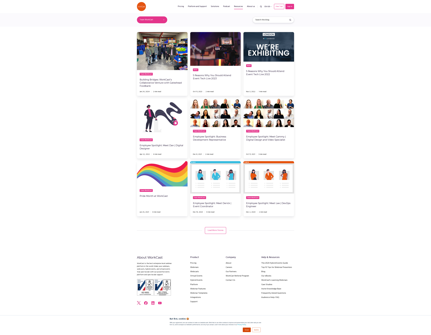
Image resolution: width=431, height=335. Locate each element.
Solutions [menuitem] (215, 6)
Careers (229, 267)
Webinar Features (198, 288)
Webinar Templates (198, 293)
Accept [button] (247, 330)
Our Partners (231, 271)
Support (194, 301)
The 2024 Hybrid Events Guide (274, 263)
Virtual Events (196, 276)
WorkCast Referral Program (237, 276)
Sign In (289, 6)
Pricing (193, 263)
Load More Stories (215, 230)
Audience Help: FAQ (270, 297)
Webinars (194, 267)
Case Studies (266, 284)
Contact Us (230, 280)
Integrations (195, 297)
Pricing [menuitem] (181, 6)
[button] (261, 6)
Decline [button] (256, 330)
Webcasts (194, 271)
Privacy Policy (241, 324)
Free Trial (279, 6)
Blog (263, 271)
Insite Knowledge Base (271, 288)
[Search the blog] (290, 20)
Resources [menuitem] (238, 6)
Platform (194, 284)
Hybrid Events (196, 280)
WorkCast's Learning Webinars (274, 280)
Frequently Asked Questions (273, 293)
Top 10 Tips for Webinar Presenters (276, 267)
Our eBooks (266, 276)
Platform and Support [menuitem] (197, 6)
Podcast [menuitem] (226, 6)
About (228, 263)
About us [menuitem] (251, 6)
